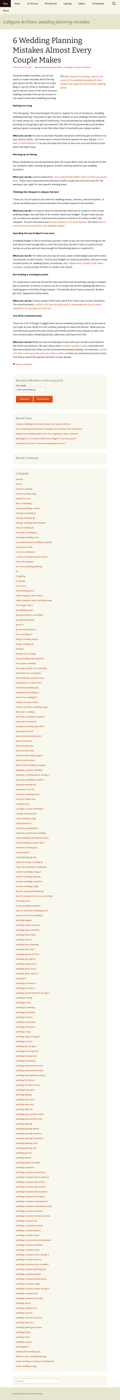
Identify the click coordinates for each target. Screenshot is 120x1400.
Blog (5, 3)
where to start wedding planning (31, 1356)
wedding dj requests (25, 1026)
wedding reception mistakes (77, 67)
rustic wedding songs (26, 818)
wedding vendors (24, 1341)
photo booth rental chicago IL (29, 755)
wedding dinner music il (27, 973)
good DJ (20, 624)
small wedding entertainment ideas (32, 837)
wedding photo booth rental (29, 1118)
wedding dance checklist (27, 929)
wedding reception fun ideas (29, 1225)
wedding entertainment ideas (30, 1070)
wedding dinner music (26, 968)
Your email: (21, 385)
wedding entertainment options (31, 1075)
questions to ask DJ (25, 789)
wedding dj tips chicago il (28, 1036)
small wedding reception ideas (30, 842)
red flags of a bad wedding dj (29, 808)
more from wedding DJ (26, 697)
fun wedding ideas (24, 610)
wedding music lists (25, 1099)
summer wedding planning (28, 876)
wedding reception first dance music (33, 1215)
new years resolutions (26, 721)
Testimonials (98, 3)
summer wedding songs (27, 886)
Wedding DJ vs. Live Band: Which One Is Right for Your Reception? (46, 438)
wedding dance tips (25, 949)
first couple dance (24, 605)
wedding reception (25, 1167)
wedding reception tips (27, 1293)
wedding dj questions (26, 1022)
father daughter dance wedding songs (34, 600)
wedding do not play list (27, 1051)
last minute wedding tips (27, 687)
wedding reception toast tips (29, 1298)
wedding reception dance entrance (32, 1177)
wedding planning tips (26, 1148)
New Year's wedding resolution (30, 716)
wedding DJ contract (25, 988)
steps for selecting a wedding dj (31, 866)
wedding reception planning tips (31, 1269)
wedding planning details (27, 1128)
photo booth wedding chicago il (30, 765)
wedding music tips (25, 1104)
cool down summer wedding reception (34, 542)
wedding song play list (26, 1308)
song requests (23, 852)
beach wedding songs (26, 493)
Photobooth (51, 3)
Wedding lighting (24, 1094)
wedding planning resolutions (29, 1138)
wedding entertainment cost (29, 1065)
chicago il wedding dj (25, 513)
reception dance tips (25, 799)
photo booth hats (24, 740)
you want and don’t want (74, 345)
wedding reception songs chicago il (32, 1288)
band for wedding (24, 488)
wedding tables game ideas (29, 1327)
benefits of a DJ (23, 498)
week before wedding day (28, 1351)
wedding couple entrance (28, 925)
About (6, 10)
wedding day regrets (26, 959)
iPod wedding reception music (30, 677)
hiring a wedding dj (24, 644)
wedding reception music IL (29, 1259)
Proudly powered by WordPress (28, 1393)
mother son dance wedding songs (32, 707)
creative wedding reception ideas (32, 556)
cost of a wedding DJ (25, 551)
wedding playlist (23, 1157)
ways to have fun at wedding (29, 915)
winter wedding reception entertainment (35, 1361)
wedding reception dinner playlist (31, 1191)
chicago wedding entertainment (31, 522)
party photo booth (24, 731)
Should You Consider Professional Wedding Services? (41, 443)
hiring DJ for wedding (26, 653)
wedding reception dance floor (30, 1182)
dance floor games (25, 561)
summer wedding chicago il (28, 871)
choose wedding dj (25, 527)
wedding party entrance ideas (30, 1114)
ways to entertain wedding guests (32, 910)
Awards (19, 479)
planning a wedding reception (30, 779)
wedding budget (23, 920)
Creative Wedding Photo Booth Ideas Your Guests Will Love (43, 424)
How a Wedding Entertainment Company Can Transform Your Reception (49, 428)
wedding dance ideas (26, 934)
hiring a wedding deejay (27, 639)
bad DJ (19, 484)
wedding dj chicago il (25, 983)
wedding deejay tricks (26, 963)
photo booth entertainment (29, 736)
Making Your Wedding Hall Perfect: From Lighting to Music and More (47, 433)
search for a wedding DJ (27, 828)
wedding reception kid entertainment (33, 1240)
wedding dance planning (27, 944)
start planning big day (26, 857)
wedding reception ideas (27, 1235)
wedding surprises (24, 1322)
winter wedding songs (26, 1366)
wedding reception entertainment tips (34, 1206)
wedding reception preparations (31, 1278)
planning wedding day (26, 784)
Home (17, 3)
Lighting (68, 3)
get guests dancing (25, 619)
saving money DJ (24, 823)
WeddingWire (22, 1346)
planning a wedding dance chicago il (32, 774)
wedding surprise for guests (29, 1317)
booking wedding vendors (28, 508)
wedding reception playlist (28, 1274)
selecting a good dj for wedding (31, 833)
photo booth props (25, 745)
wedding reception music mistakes (32, 1264)
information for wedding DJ (28, 673)
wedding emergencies (26, 1055)
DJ (17, 571)
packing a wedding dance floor (30, 726)
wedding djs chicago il (26, 1046)
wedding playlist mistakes (28, 1162)
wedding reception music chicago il (32, 1254)
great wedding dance (26, 629)
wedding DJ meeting (25, 1007)
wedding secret (23, 1303)
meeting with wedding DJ (27, 692)
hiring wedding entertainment (30, 658)
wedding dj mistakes (25, 1012)
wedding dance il (24, 939)
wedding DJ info (23, 1002)
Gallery (81, 3)
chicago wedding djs (25, 518)
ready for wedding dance (28, 794)
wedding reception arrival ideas (31, 1172)
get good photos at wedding (29, 614)
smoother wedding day (27, 847)
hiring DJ (20, 648)
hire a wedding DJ (24, 634)
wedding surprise (24, 1312)
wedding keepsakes (25, 1089)
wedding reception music (28, 1249)
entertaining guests (25, 590)
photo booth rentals (25, 760)
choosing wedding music (27, 537)
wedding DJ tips (23, 1031)
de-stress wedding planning (29, 566)
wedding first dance (25, 1080)
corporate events (24, 547)
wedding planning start (26, 1143)
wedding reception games (28, 1230)
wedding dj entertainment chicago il (32, 992)
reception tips (22, 803)
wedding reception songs (28, 1283)
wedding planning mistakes (50, 67)
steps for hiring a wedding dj (29, 862)
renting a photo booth (26, 813)
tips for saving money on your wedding (34, 896)
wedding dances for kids (27, 954)
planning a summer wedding (29, 770)
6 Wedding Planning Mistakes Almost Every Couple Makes (52, 50)
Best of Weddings (24, 503)
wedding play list (24, 1152)
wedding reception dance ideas (31, 1186)
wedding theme (23, 1332)
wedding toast (23, 1337)
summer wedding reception (29, 881)
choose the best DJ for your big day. (68, 221)
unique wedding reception (28, 905)
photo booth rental (25, 750)
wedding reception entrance (29, 1211)
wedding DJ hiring (24, 997)
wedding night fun (24, 1109)
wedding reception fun (26, 1220)
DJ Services (32, 3)
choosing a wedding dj (26, 532)
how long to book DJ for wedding (31, 668)
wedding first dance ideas (28, 1085)
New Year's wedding (25, 711)
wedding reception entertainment (32, 1201)
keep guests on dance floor (29, 682)
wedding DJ (21, 978)
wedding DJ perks (24, 1017)
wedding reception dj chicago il (30, 1196)
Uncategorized (23, 900)
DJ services (21, 585)
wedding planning (24, 1123)
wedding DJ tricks (24, 1041)
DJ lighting (20, 576)
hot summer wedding (26, 663)
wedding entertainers (26, 1060)
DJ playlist (20, 581)
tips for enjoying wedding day (30, 891)
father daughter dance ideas (29, 595)
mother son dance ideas (27, 702)
